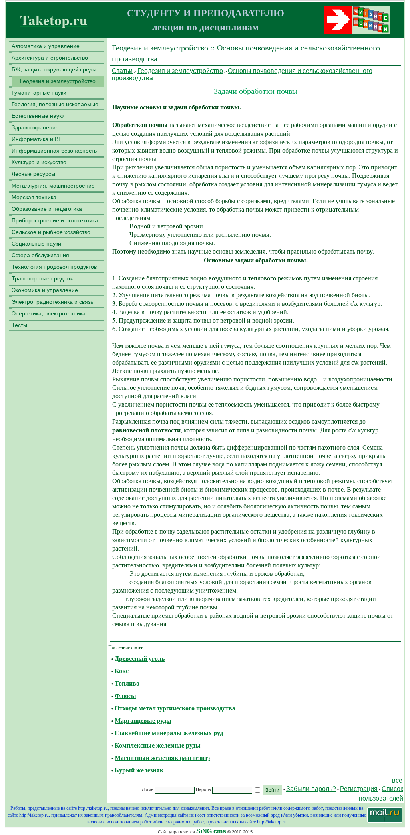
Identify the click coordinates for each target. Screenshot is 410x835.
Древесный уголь (140, 658)
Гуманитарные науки (39, 92)
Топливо (127, 683)
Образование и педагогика (47, 209)
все (397, 780)
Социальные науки (36, 243)
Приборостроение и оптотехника (55, 220)
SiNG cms (211, 831)
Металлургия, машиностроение (53, 185)
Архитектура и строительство (50, 57)
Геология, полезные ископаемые (55, 104)
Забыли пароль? (311, 788)
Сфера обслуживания (40, 255)
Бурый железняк (139, 769)
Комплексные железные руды (158, 745)
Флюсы (125, 695)
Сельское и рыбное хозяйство (51, 232)
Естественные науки (38, 116)
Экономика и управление (45, 290)
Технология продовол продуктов (54, 267)
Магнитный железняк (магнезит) (162, 757)
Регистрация (359, 788)
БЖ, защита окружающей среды (54, 69)
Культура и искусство (39, 162)
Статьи (122, 70)
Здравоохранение (35, 127)
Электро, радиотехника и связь (52, 302)
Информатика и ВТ (37, 139)
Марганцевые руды (143, 720)
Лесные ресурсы (33, 174)
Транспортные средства (43, 278)
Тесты (19, 325)
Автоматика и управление (46, 46)
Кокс (122, 670)
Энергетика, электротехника (49, 313)
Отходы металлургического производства (175, 707)
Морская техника (34, 197)
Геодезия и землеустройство (58, 81)
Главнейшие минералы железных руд (169, 732)
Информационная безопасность (54, 150)
